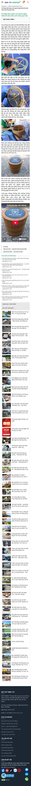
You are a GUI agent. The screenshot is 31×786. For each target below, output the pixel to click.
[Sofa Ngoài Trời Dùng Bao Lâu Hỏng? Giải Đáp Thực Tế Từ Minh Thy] (6, 665)
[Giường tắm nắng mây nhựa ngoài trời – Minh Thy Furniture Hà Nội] (6, 448)
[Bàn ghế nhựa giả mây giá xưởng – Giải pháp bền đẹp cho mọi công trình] (6, 455)
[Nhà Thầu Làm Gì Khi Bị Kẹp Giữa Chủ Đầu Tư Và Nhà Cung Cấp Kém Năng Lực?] (6, 351)
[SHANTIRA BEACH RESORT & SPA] (6, 650)
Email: (3, 713)
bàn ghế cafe (7, 249)
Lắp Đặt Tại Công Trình (7, 732)
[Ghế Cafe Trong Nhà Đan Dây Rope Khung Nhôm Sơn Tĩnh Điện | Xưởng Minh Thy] (6, 413)
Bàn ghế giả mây (7, 251)
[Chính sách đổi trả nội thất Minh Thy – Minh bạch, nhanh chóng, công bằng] (6, 558)
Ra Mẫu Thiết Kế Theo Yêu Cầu (9, 723)
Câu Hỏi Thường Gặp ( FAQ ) (8, 756)
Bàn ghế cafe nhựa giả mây (19, 249)
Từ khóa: (5, 246)
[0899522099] (27, 779)
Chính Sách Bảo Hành (7, 742)
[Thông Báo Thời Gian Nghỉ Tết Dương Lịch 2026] (6, 432)
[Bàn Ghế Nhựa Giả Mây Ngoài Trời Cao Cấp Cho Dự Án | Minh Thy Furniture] (6, 624)
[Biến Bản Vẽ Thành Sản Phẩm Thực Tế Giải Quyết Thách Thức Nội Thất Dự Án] (6, 358)
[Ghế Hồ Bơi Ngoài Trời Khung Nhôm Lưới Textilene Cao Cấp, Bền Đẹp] (6, 397)
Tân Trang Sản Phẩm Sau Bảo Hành (11, 729)
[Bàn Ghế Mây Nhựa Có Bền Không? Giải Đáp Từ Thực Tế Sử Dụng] (6, 671)
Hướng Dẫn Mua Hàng (7, 747)
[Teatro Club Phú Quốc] (6, 643)
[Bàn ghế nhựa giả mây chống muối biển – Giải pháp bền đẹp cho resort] (6, 462)
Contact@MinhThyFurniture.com (14, 713)
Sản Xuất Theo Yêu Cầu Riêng (9, 721)
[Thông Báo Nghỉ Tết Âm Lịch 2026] (6, 422)
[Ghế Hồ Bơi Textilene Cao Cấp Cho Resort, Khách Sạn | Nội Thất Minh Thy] (6, 373)
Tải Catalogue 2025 (6, 753)
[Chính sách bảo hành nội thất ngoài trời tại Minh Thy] (6, 551)
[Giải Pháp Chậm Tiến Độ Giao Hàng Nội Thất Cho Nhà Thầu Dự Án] (6, 343)
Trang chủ (4, 6)
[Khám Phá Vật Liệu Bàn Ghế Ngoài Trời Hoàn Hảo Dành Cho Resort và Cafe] (6, 365)
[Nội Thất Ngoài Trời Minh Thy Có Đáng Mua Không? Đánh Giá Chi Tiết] (6, 678)
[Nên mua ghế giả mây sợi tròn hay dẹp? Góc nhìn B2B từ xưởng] (6, 329)
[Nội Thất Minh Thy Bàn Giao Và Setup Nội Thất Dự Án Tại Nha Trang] (6, 658)
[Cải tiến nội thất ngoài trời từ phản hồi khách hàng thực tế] (6, 521)
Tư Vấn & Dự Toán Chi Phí (8, 734)
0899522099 (11, 709)
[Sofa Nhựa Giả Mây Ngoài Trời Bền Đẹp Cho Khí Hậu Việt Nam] (6, 440)
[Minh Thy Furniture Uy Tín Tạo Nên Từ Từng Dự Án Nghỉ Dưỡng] (6, 314)
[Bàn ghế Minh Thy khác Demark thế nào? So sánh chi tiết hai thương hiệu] (6, 477)
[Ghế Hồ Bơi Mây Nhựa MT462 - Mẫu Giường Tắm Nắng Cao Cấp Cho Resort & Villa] (6, 321)
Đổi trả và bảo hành (6, 745)
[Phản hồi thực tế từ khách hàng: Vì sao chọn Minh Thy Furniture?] (6, 528)
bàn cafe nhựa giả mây (8, 35)
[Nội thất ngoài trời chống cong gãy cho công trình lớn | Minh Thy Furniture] (6, 609)
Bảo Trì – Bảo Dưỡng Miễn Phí (9, 726)
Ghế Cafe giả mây (18, 251)
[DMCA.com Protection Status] (5, 780)
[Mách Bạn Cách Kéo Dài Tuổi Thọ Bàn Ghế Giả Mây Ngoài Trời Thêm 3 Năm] (6, 389)
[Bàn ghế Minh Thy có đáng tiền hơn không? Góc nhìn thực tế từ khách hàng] (6, 492)
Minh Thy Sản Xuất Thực (15, 6)
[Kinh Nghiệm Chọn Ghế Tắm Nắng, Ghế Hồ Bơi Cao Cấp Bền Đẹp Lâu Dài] (6, 381)
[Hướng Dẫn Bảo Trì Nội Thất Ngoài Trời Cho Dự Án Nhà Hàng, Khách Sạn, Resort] (6, 536)
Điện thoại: (4, 710)
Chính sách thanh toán (7, 750)
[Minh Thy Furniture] (13, 2)
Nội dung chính (8, 19)
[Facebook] (26, 769)
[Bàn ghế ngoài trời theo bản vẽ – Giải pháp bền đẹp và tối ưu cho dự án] (6, 470)
